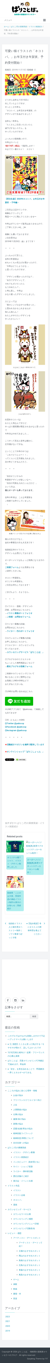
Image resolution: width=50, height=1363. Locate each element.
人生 (15, 1105)
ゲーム (16, 1279)
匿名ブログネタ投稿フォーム (19, 666)
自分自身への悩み (21, 1143)
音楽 (15, 1298)
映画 (15, 1289)
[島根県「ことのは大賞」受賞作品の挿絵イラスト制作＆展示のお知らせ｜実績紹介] (15, 882)
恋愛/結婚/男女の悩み (23, 1128)
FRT (46, 1359)
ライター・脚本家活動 (23, 1171)
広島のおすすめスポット (29, 1265)
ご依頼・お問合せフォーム (18, 617)
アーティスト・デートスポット (27, 1238)
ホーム (6, 27)
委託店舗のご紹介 (21, 1176)
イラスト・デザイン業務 (24, 1152)
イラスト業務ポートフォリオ (19, 613)
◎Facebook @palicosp (15, 727)
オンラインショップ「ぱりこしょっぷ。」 (25, 751)
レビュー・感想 (14, 1233)
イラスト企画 (19, 1195)
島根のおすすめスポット (29, 1260)
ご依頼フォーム (12, 567)
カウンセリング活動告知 (24, 1228)
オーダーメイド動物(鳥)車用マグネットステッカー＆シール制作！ (34, 866)
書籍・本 (17, 1294)
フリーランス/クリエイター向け (27, 1100)
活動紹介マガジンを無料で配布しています (25, 744)
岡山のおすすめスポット (29, 1256)
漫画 (15, 1205)
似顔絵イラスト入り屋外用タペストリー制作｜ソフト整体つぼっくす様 (15, 930)
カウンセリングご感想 (23, 1219)
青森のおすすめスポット (29, 1270)
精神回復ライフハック (23, 1133)
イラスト (17, 1190)
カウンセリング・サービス (19, 1209)
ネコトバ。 (18, 1200)
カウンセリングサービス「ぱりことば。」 (25, 652)
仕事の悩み (18, 1114)
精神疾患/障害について (23, 1138)
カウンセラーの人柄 (22, 1214)
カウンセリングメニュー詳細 (26, 1224)
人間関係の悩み (20, 1109)
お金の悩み (18, 1095)
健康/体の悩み (19, 1119)
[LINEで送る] (21, 759)
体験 (15, 1284)
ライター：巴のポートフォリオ (20, 631)
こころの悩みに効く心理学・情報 (22, 1090)
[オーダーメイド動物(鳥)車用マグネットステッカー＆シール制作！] (35, 847)
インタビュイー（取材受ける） (27, 1162)
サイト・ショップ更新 (23, 1166)
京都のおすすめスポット (29, 1251)
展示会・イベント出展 (23, 1181)
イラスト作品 (13, 1186)
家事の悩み (18, 1124)
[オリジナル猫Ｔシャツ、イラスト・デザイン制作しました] (15, 846)
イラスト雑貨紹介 (35, 27)
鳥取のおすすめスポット (29, 1275)
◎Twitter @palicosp (14, 723)
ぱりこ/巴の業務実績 (19, 27)
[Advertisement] (25, 792)
